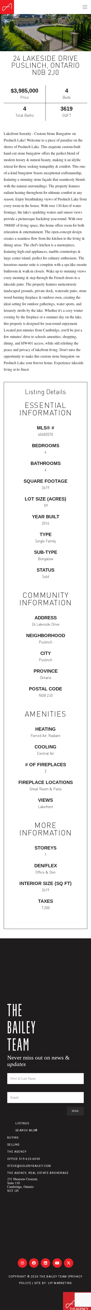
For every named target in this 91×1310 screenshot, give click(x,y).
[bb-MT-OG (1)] (7, 7)
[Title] (22, 1263)
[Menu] (85, 7)
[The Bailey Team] (45, 1027)
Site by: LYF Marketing (53, 1283)
